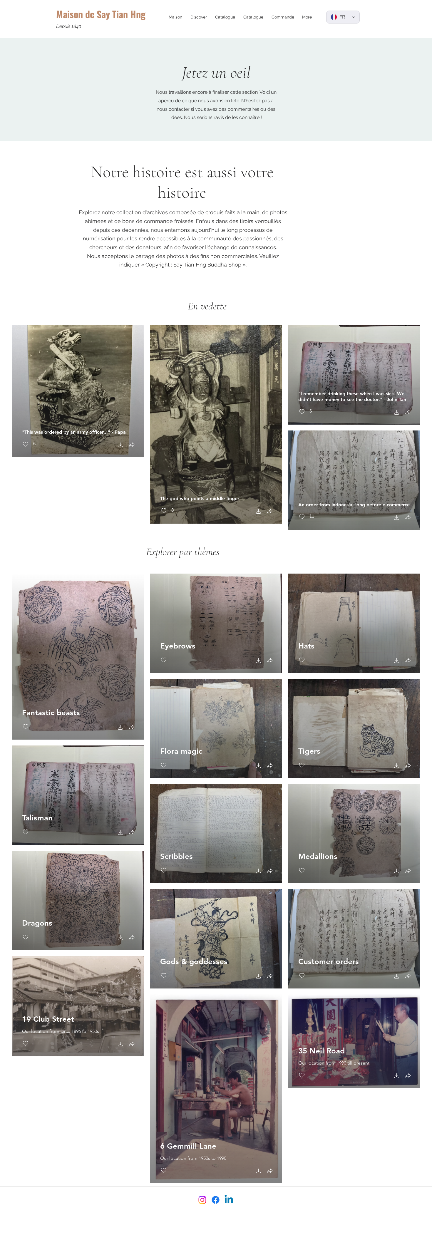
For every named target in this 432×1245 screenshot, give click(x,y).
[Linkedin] (229, 1200)
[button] (198, 17)
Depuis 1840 (68, 26)
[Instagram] (202, 1200)
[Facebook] (215, 1200)
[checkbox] (29, 444)
